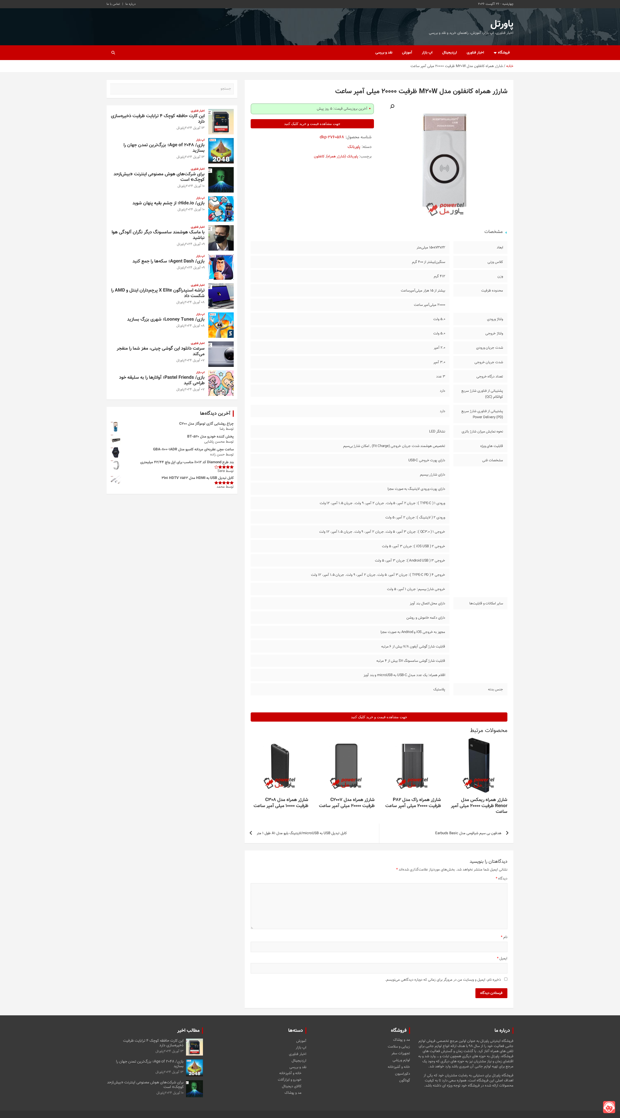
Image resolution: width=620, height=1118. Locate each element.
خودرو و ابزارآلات (290, 1079)
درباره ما (130, 4)
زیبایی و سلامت (399, 1046)
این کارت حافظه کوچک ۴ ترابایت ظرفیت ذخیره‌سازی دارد (158, 119)
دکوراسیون (402, 1073)
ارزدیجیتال (449, 52)
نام (504, 937)
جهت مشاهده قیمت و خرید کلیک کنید (312, 124)
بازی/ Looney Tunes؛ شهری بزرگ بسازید (166, 319)
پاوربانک (354, 147)
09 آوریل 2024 (195, 244)
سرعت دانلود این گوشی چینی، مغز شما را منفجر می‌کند (161, 351)
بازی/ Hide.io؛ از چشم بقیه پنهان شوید (168, 203)
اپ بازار (427, 52)
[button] (392, 106)
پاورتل (501, 24)
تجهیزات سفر (400, 1053)
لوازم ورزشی (401, 1060)
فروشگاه (504, 52)
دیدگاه (501, 878)
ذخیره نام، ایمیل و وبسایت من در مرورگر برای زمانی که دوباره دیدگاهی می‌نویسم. (443, 979)
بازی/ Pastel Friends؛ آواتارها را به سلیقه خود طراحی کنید (162, 380)
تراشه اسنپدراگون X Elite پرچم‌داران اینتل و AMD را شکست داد (158, 293)
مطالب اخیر (188, 1030)
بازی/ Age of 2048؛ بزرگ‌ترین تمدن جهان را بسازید (164, 148)
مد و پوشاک (401, 1040)
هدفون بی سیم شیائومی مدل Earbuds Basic (468, 833)
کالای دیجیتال (292, 1086)
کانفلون (319, 156)
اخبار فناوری (475, 52)
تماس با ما (113, 4)
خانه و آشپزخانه (399, 1067)
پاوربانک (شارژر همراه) (342, 156)
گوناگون (404, 1080)
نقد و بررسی (383, 52)
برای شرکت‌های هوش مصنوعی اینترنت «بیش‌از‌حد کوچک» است (159, 177)
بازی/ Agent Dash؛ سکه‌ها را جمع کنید (168, 261)
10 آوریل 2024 (195, 186)
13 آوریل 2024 (195, 128)
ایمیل (502, 958)
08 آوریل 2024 (195, 302)
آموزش (407, 52)
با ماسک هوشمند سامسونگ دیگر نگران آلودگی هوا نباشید (158, 235)
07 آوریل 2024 (195, 360)
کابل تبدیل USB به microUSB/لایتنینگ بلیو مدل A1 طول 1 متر (302, 833)
